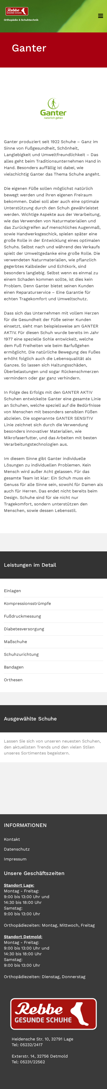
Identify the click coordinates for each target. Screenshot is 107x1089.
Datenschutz (17, 849)
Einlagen (12, 590)
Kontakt (12, 839)
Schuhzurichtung (21, 654)
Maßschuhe (15, 641)
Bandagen (14, 667)
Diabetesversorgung (24, 628)
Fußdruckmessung (22, 616)
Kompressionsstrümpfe (27, 603)
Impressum (15, 859)
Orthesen (13, 679)
